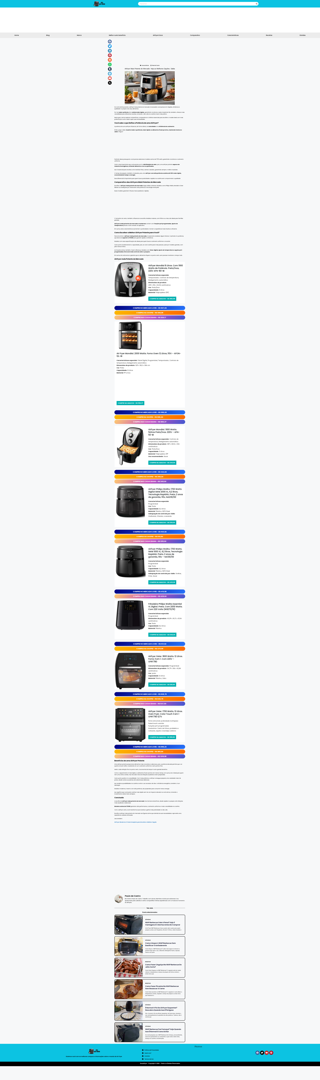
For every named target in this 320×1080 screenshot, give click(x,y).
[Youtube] (267, 1053)
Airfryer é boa (158, 35)
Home (16, 35)
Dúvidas (303, 35)
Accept (283, 1075)
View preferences (311, 1075)
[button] (317, 1062)
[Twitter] (262, 1053)
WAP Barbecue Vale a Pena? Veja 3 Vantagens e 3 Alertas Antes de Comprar (162, 923)
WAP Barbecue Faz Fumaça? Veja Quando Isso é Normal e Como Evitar (163, 1030)
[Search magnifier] (257, 4)
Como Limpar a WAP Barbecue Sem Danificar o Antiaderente (160, 944)
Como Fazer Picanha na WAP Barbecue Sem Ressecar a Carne (162, 987)
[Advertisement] (51, 20)
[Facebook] (257, 1053)
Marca (79, 35)
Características (233, 35)
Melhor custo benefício (117, 35)
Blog (48, 35)
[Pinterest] (271, 1053)
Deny (297, 1075)
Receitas (269, 35)
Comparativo (195, 35)
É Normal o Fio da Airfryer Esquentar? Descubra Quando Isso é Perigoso (161, 1009)
